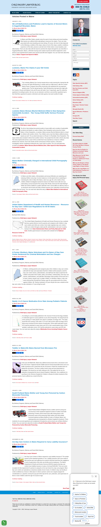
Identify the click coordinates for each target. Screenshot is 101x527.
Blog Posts (65, 492)
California (25, 239)
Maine (17, 57)
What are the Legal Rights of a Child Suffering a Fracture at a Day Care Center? (81, 170)
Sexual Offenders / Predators (46, 290)
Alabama (17, 239)
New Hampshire (28, 240)
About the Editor (54, 12)
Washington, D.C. (25, 241)
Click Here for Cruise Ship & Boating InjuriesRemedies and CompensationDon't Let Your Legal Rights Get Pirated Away (81, 289)
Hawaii (47, 239)
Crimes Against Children (20, 194)
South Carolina (56, 240)
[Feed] (77, 74)
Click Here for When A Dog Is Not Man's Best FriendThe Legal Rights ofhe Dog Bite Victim (81, 309)
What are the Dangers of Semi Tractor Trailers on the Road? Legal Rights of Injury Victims (81, 164)
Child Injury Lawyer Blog (26, 6)
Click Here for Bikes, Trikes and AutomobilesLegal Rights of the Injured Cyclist (81, 271)
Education (77, 102)
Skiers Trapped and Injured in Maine (27, 54)
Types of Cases (40, 12)
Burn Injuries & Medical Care (21, 100)
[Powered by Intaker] (87, 523)
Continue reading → (18, 97)
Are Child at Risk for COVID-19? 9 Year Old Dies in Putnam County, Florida (81, 145)
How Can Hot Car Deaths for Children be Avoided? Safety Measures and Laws (80, 151)
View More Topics (77, 118)
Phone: (74, 56)
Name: (74, 49)
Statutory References (38, 100)
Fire (28, 100)
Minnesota (14, 240)
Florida (44, 239)
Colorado (29, 239)
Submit (81, 69)
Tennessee (14, 241)
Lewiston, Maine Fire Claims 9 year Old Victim (30, 68)
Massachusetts (64, 239)
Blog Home (15, 12)
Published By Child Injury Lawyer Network (80, 5)
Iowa (52, 239)
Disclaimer (49, 492)
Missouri (18, 240)
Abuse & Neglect (19, 290)
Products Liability (28, 337)
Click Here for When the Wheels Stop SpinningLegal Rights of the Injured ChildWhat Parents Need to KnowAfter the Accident (81, 213)
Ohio (43, 240)
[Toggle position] (92, 476)
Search (81, 127)
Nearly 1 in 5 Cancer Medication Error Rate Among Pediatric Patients (39, 301)
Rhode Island (50, 240)
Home (34, 492)
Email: (74, 53)
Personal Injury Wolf (78, 136)
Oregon (46, 240)
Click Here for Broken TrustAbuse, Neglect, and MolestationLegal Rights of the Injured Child (81, 232)
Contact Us (67, 12)
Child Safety (18, 337)
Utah (18, 241)
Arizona (21, 239)
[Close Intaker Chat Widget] (96, 476)
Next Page (66, 488)
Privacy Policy (41, 492)
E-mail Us (15, 500)
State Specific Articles (24, 57)
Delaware (40, 239)
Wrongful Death (78, 109)
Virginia (20, 241)
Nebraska (22, 240)
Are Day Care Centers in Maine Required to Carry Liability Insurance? (40, 442)
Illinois (50, 239)
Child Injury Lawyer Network (28, 36)
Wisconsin (33, 241)
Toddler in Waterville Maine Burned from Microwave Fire (34, 348)
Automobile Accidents (20, 150)
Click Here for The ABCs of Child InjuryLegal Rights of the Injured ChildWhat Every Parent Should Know (81, 194)
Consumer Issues (34, 239)
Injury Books (27, 12)
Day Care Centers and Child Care (29, 290)
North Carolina (39, 240)
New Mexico (33, 240)
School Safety (78, 100)
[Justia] (74, 74)
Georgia (76, 115)
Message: (75, 60)
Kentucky (55, 239)
